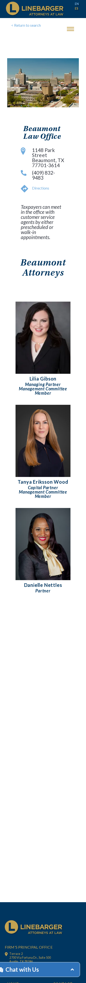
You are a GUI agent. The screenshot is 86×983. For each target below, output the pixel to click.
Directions (40, 188)
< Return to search (26, 25)
